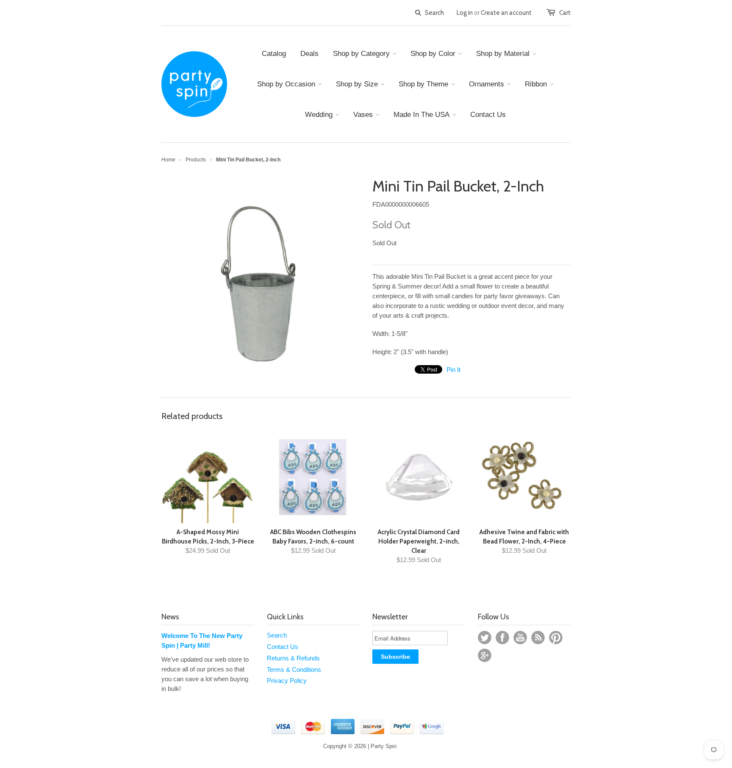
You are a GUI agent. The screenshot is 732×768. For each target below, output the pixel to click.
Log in (465, 13)
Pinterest (556, 637)
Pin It (453, 369)
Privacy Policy (287, 680)
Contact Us (282, 646)
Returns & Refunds (293, 658)
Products (196, 160)
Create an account (506, 13)
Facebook (502, 637)
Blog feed (538, 637)
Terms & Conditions (294, 669)
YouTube (520, 637)
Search (277, 635)
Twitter (484, 637)
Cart (565, 13)
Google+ (484, 655)
